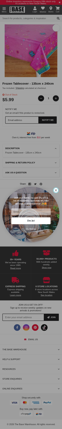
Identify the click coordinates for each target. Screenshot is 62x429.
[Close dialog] (56, 190)
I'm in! (31, 221)
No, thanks (31, 229)
